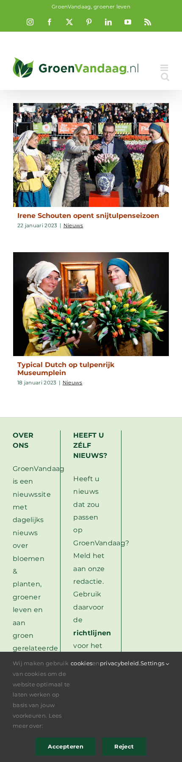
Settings (153, 663)
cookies (81, 663)
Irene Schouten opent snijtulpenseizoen (88, 216)
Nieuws (73, 225)
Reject (124, 746)
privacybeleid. (120, 663)
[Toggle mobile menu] (164, 67)
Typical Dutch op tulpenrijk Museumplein (65, 369)
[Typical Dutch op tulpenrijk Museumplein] (91, 304)
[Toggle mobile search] (165, 76)
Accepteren (65, 746)
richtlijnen (92, 633)
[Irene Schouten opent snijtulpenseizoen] (91, 155)
